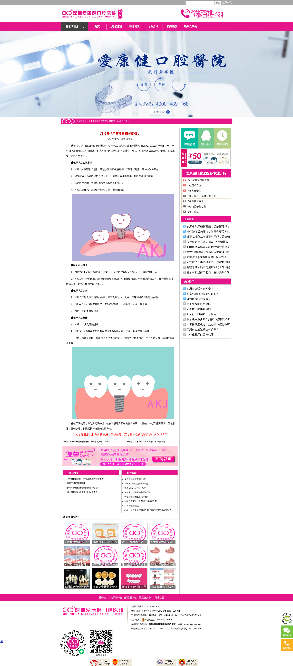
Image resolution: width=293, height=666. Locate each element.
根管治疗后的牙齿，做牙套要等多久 (208, 231)
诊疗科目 (72, 26)
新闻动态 (172, 26)
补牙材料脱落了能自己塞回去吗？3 (208, 272)
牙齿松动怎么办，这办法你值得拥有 (208, 324)
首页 (97, 26)
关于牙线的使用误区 (199, 304)
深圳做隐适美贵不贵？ (200, 288)
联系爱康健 (190, 26)
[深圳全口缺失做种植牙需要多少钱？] (163, 555)
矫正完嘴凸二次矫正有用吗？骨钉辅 (208, 236)
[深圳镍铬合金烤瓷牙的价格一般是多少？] (77, 578)
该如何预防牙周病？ (199, 298)
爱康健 (129, 139)
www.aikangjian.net (193, 624)
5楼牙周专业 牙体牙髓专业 (202, 196)
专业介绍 (153, 26)
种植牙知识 (122, 121)
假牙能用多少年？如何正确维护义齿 (208, 319)
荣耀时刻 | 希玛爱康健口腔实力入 (207, 257)
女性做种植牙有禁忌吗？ (135, 479)
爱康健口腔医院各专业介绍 (206, 173)
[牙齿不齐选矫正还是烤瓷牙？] (134, 578)
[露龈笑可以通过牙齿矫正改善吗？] (105, 533)
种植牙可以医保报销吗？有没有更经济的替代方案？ (147, 510)
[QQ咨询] (206, 138)
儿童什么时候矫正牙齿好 (201, 314)
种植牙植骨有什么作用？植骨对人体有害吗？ (90, 441)
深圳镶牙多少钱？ (162, 586)
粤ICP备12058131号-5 (159, 615)
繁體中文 (227, 2)
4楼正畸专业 (194, 185)
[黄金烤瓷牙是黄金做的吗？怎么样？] (105, 578)
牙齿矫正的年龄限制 (199, 309)
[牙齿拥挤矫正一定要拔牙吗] (77, 533)
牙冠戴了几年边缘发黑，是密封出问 (208, 262)
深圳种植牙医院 (131, 505)
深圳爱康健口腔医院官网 (92, 13)
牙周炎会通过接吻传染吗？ (203, 329)
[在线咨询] (189, 138)
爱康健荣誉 (145, 597)
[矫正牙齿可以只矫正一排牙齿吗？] (134, 533)
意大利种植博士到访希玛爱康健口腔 (208, 252)
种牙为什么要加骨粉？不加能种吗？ (150, 441)
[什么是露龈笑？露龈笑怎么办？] (134, 555)
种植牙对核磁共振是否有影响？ (138, 492)
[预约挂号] (222, 138)
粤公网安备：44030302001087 (159, 620)
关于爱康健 (116, 597)
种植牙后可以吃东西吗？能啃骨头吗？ (141, 501)
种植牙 (112, 121)
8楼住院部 (193, 211)
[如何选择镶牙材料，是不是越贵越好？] (77, 555)
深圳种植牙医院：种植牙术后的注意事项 (85, 479)
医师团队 (134, 26)
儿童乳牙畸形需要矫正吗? (202, 293)
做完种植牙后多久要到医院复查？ (82, 492)
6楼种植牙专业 (195, 201)
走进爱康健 (116, 26)
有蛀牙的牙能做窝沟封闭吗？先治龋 (208, 267)
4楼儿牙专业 (194, 190)
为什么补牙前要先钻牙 (200, 334)
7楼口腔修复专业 (197, 206)
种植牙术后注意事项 (76, 483)
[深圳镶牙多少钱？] (163, 578)
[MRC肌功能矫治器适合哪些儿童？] (105, 555)
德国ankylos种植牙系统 (135, 488)
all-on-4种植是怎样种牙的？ (137, 483)
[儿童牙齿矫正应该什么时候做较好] (163, 533)
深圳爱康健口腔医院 (98, 121)
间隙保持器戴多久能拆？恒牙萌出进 (208, 246)
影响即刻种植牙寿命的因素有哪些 (82, 487)
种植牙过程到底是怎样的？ (136, 497)
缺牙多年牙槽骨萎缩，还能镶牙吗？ (208, 226)
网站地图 (159, 597)
